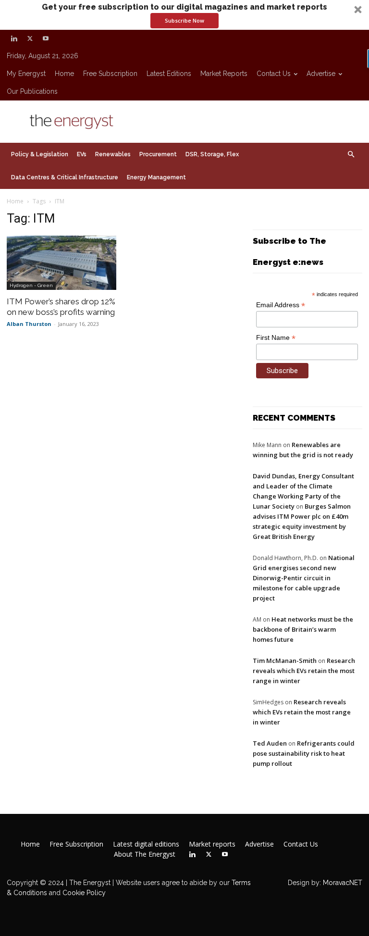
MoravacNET (342, 882)
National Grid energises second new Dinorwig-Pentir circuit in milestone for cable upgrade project (304, 577)
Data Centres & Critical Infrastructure (64, 177)
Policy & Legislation (39, 154)
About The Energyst (144, 854)
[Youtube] (45, 38)
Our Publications (32, 91)
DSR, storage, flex (212, 154)
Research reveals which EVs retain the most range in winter (304, 670)
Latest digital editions (146, 844)
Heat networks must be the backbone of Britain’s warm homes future (303, 629)
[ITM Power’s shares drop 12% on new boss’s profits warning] (61, 263)
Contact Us (274, 73)
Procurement (158, 154)
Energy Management (156, 177)
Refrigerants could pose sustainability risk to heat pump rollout (304, 753)
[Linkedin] (14, 38)
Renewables (113, 154)
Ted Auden (270, 743)
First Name (275, 337)
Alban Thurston (29, 323)
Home (64, 73)
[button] (184, 15)
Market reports (223, 73)
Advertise (321, 73)
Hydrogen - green (31, 285)
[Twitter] (30, 38)
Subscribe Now (184, 20)
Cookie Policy (84, 893)
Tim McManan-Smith (285, 660)
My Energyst (26, 73)
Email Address (280, 305)
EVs (81, 154)
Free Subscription (110, 73)
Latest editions (169, 73)
